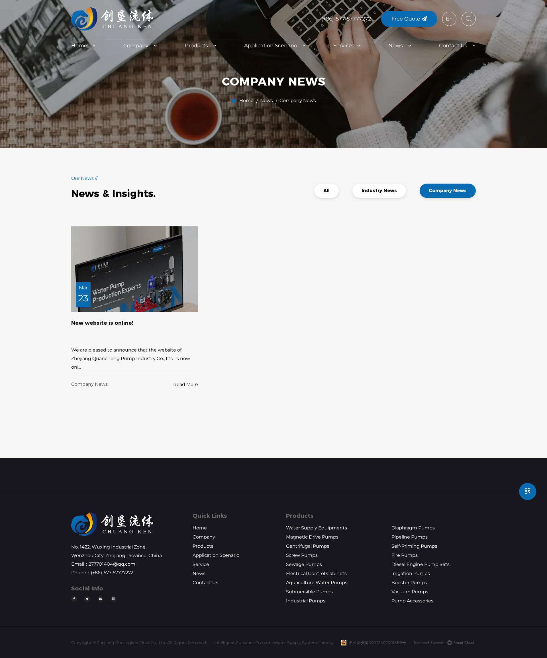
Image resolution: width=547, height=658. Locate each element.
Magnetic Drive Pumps (312, 537)
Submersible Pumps (309, 591)
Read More (185, 384)
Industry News (379, 190)
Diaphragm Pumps (413, 528)
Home (79, 45)
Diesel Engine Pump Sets (420, 564)
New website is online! (102, 323)
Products (196, 45)
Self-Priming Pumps (414, 546)
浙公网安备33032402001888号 (377, 642)
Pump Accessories (412, 601)
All (326, 190)
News (395, 45)
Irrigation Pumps (410, 573)
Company (135, 45)
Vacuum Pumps (409, 591)
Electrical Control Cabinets (316, 573)
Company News (448, 190)
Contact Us (453, 45)
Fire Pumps (404, 555)
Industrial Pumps (305, 601)
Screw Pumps (302, 555)
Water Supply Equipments (316, 528)
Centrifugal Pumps (307, 546)
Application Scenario (270, 45)
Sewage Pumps (304, 564)
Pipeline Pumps (409, 537)
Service (342, 45)
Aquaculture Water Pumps (316, 582)
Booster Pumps (409, 582)
